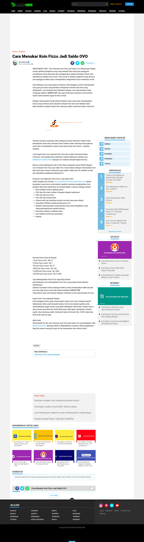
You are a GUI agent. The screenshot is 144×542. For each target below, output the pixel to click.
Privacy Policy (125, 511)
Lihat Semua (54, 495)
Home (13, 11)
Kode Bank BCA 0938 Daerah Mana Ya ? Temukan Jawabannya (117, 211)
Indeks (20, 11)
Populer (129, 4)
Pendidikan (81, 11)
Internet (61, 11)
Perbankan (92, 11)
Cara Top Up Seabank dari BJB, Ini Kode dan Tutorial (116, 222)
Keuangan (71, 11)
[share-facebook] (72, 63)
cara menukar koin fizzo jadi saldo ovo (69, 181)
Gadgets (34, 513)
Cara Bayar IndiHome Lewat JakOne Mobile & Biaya (112, 308)
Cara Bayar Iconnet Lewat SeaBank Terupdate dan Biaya (115, 322)
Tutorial (121, 11)
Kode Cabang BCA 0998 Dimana (115, 199)
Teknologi (102, 11)
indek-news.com (39, 326)
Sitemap (102, 513)
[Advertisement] (72, 31)
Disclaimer (108, 511)
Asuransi (37, 11)
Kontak (116, 511)
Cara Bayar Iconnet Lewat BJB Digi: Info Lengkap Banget (115, 315)
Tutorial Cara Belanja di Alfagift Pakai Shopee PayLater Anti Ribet (115, 177)
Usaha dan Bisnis (37, 519)
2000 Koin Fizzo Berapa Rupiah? (47, 355)
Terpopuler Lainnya (114, 231)
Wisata (54, 519)
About (102, 511)
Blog (45, 11)
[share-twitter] (77, 63)
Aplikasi (28, 11)
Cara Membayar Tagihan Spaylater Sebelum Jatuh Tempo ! (115, 276)
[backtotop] (72, 500)
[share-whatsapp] (82, 63)
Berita (54, 511)
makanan (76, 519)
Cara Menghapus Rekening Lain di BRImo (116, 188)
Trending (112, 11)
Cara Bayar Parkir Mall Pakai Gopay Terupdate (112, 269)
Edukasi (52, 11)
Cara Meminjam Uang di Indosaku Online (114, 262)
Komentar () (90, 63)
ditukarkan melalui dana (42, 160)
